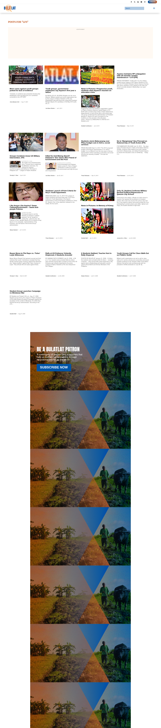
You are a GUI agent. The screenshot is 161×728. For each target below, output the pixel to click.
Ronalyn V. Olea (14, 175)
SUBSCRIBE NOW (54, 367)
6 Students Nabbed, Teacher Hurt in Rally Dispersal (97, 261)
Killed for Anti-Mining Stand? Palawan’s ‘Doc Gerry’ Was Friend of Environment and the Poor (62, 155)
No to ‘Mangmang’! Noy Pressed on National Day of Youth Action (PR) (133, 155)
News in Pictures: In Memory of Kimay (97, 211)
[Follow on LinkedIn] (138, 2)
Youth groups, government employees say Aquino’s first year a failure (62, 96)
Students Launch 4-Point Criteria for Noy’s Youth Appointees (62, 211)
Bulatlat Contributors (86, 126)
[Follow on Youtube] (141, 2)
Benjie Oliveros (85, 276)
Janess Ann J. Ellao (122, 238)
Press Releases (121, 126)
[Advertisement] (80, 44)
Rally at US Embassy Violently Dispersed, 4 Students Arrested (62, 261)
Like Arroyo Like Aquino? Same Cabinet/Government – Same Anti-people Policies (26, 211)
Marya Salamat (14, 230)
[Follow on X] (134, 2)
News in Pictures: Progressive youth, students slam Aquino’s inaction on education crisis (97, 96)
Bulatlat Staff (84, 238)
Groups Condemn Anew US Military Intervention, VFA (26, 155)
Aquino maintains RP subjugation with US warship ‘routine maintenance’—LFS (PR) (133, 96)
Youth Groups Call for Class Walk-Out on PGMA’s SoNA (133, 261)
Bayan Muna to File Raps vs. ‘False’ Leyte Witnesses (26, 261)
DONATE (152, 2)
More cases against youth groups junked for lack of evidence (26, 96)
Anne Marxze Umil (14, 102)
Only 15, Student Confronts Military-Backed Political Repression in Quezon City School (133, 211)
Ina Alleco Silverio (50, 108)
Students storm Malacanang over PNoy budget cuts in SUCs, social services (97, 155)
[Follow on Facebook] (131, 2)
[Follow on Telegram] (144, 2)
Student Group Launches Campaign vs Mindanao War (26, 299)
